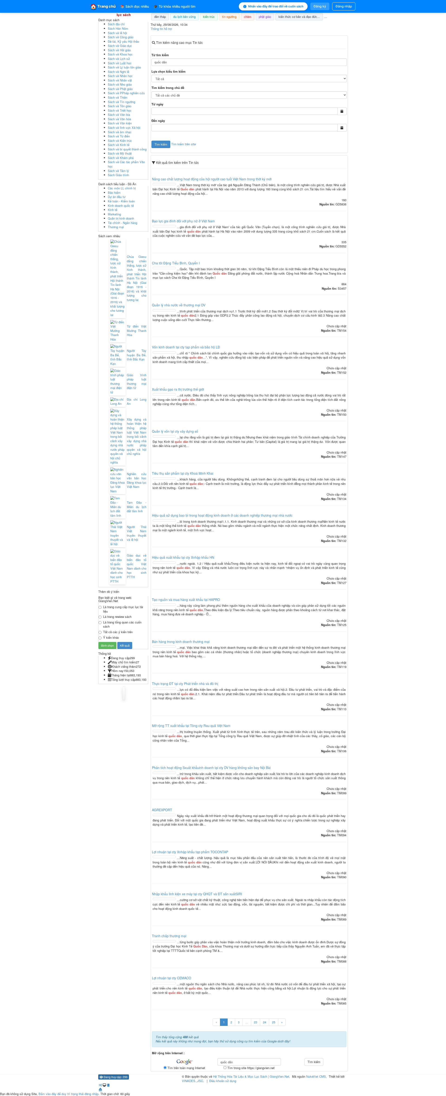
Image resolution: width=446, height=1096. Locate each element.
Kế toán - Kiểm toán (121, 201)
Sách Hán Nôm (118, 28)
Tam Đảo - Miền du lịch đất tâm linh (136, 506)
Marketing (114, 214)
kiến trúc (209, 16)
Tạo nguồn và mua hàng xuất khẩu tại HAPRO (186, 599)
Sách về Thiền (117, 97)
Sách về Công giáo (120, 37)
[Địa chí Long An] (117, 401)
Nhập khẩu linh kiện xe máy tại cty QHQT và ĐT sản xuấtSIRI (197, 894)
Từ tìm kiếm (160, 55)
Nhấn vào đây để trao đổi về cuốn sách (275, 6)
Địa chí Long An (136, 401)
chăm (247, 16)
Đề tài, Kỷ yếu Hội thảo (123, 41)
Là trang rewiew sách (117, 617)
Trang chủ (103, 6)
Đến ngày (158, 121)
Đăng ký (320, 6)
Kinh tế (112, 210)
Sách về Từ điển (119, 136)
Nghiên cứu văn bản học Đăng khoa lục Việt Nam (136, 480)
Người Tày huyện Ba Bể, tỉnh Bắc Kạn (136, 355)
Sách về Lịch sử (119, 58)
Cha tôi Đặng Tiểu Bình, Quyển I (176, 263)
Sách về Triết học (119, 110)
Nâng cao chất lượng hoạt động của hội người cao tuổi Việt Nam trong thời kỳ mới (212, 179)
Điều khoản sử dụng (222, 1081)
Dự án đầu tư (116, 197)
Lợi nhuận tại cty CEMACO (171, 978)
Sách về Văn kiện (120, 123)
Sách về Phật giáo (120, 89)
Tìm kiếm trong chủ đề (167, 88)
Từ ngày (157, 104)
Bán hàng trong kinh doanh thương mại (181, 641)
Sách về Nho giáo (120, 84)
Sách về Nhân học (120, 76)
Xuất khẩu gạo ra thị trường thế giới (178, 389)
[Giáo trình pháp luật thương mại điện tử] (117, 381)
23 (255, 1022)
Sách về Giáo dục (120, 45)
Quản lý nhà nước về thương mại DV (178, 305)
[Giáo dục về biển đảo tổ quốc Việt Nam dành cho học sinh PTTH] (117, 566)
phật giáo (265, 16)
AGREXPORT (162, 809)
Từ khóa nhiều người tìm (174, 6)
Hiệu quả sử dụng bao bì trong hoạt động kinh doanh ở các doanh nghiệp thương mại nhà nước (222, 515)
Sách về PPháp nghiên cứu (126, 93)
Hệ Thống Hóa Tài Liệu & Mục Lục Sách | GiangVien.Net (251, 1076)
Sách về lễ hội (117, 33)
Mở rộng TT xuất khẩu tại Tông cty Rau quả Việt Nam (191, 725)
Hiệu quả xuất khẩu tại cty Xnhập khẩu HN (183, 557)
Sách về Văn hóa (119, 119)
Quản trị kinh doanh (121, 218)
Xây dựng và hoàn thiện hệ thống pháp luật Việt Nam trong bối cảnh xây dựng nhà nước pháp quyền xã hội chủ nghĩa (136, 436)
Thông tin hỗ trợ (161, 28)
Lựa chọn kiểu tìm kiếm (168, 71)
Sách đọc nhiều (134, 6)
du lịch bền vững (184, 16)
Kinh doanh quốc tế (121, 205)
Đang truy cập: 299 (115, 1077)
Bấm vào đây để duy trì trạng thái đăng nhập (68, 1094)
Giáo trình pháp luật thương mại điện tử (136, 381)
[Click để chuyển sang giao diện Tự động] (100, 1085)
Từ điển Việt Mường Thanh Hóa (136, 330)
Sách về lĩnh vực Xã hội (124, 127)
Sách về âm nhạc (119, 132)
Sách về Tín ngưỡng (121, 102)
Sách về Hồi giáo (119, 50)
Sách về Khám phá (121, 158)
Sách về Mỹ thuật (120, 153)
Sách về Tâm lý (118, 171)
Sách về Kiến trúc (120, 140)
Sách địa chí (116, 24)
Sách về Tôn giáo (119, 106)
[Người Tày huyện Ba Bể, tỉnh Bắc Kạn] (117, 355)
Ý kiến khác (111, 638)
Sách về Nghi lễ (118, 71)
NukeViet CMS (316, 1076)
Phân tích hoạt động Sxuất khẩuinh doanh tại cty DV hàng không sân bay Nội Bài (211, 767)
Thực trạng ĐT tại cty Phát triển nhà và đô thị (185, 683)
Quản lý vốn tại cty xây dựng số (175, 431)
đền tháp (160, 16)
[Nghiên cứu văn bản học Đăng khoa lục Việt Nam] (117, 480)
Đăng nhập (344, 6)
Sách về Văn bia (119, 114)
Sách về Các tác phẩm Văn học (126, 164)
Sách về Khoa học (120, 54)
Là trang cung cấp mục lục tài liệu (123, 609)
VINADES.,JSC (192, 1081)
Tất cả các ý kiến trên (118, 632)
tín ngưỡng (229, 16)
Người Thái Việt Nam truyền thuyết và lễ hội (136, 533)
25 (273, 1022)
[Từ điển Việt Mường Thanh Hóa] (117, 331)
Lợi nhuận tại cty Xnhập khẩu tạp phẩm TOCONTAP (190, 852)
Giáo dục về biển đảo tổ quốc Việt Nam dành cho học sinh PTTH (136, 566)
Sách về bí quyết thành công (127, 149)
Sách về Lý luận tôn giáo (124, 67)
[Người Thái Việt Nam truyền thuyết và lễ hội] (117, 533)
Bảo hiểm (114, 192)
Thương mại (116, 227)
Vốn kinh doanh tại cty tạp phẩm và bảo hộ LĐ (186, 347)
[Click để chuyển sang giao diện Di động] (108, 1085)
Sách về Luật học (119, 63)
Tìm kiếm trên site (183, 144)
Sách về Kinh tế (118, 145)
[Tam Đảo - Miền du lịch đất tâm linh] (117, 507)
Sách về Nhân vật (120, 80)
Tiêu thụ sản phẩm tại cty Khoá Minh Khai (182, 473)
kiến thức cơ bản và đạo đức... (299, 16)
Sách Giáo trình (118, 175)
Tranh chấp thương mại (169, 936)
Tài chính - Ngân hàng (122, 222)
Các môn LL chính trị (122, 188)
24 (264, 1022)
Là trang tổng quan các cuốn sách (122, 624)
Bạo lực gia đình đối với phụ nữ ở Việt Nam (183, 221)
